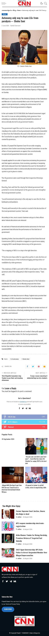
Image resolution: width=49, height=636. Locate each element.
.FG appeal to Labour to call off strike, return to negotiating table (35, 486)
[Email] (44, 366)
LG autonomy (15, 359)
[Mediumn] (29, 408)
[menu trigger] (4, 3)
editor (20, 517)
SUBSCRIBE (8, 609)
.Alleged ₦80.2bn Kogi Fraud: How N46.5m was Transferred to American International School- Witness (12, 488)
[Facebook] (27, 366)
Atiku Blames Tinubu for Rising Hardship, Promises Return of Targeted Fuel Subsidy (31, 538)
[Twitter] (33, 366)
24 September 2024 (8, 439)
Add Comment (16, 25)
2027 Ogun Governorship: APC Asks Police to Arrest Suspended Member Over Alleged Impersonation (31, 552)
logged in (14, 391)
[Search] (45, 3)
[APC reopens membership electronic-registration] (8, 526)
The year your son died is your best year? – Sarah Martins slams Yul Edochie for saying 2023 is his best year (36, 460)
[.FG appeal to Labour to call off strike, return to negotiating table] (36, 475)
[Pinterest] (38, 366)
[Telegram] (26, 408)
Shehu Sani (26, 359)
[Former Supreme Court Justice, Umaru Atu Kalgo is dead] (8, 514)
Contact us (23, 401)
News (4, 14)
